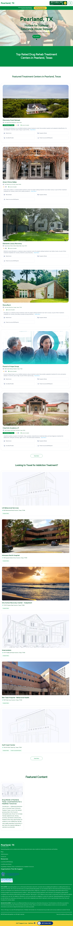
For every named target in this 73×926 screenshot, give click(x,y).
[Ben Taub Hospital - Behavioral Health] (35, 678)
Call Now (37, 36)
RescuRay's (7, 305)
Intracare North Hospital (11, 555)
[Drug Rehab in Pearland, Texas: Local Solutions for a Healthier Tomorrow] (12, 790)
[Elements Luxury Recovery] (36, 224)
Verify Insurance (4, 854)
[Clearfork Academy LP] (36, 409)
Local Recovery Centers (6, 864)
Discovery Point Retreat (11, 120)
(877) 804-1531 (57, 2)
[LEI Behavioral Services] (35, 489)
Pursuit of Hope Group (11, 366)
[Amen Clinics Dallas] (36, 163)
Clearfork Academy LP (11, 428)
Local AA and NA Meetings (7, 861)
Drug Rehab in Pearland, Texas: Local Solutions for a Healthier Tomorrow (12, 802)
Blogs (2, 851)
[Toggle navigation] (70, 3)
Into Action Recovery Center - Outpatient (17, 603)
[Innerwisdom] (35, 631)
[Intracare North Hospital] (35, 536)
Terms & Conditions (60, 914)
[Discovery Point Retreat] (36, 101)
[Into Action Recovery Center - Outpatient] (35, 583)
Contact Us (3, 856)
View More (36, 456)
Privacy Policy (69, 914)
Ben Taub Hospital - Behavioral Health (15, 698)
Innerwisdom (6, 650)
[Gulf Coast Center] (35, 726)
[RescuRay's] (36, 286)
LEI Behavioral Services (10, 508)
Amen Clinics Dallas (10, 182)
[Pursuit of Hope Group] (36, 347)
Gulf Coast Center (8, 745)
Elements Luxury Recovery (12, 244)
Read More (33, 129)
